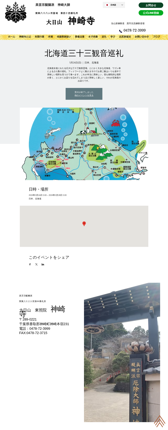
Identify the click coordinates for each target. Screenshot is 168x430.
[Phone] (120, 31)
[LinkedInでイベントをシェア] (43, 264)
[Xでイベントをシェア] (36, 264)
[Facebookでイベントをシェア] (30, 264)
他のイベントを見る (84, 95)
